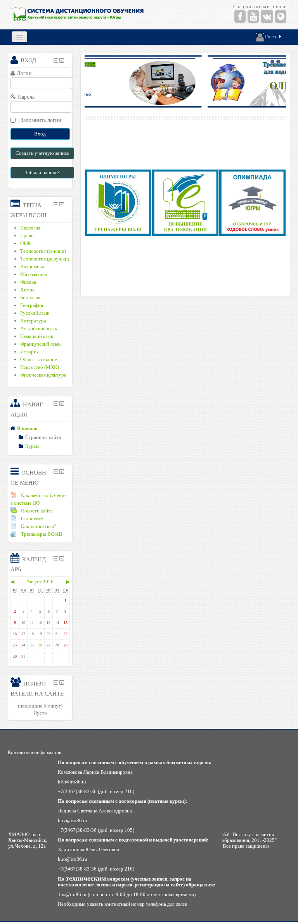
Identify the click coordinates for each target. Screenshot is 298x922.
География (31, 305)
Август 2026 (40, 581)
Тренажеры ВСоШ (41, 534)
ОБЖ (25, 243)
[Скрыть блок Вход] (56, 60)
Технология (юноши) (43, 251)
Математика (33, 274)
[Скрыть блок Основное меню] (56, 471)
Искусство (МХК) (39, 367)
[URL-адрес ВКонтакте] (267, 16)
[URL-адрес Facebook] (240, 16)
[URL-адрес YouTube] (253, 16)
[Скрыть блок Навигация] (56, 403)
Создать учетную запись (42, 153)
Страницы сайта (43, 437)
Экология (30, 228)
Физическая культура (43, 375)
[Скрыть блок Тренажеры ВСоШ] (56, 204)
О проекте (32, 518)
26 (40, 645)
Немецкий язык (36, 336)
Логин (24, 73)
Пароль (26, 97)
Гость (271, 36)
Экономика (32, 266)
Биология (30, 297)
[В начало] (77, 14)
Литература (33, 321)
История (29, 352)
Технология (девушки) (44, 259)
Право (27, 235)
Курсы (32, 446)
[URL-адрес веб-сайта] (280, 16)
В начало (27, 428)
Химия (27, 290)
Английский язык (38, 328)
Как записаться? (38, 526)
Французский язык (40, 344)
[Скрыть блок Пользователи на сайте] (56, 682)
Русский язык (34, 313)
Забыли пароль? (42, 172)
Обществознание (38, 359)
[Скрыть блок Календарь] (56, 558)
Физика (28, 282)
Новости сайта (37, 511)
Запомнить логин (41, 120)
